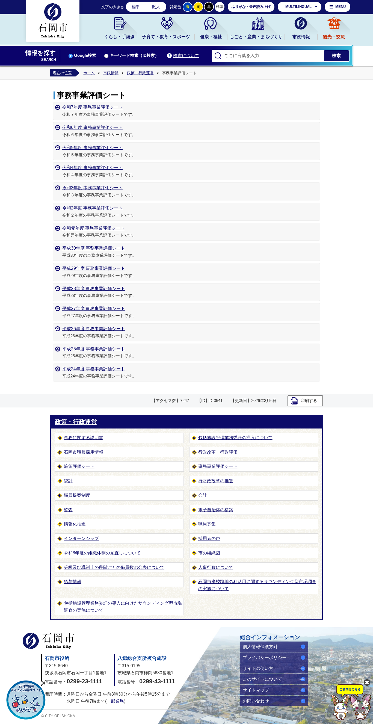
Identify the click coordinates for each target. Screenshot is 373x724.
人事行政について (215, 567)
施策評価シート (79, 466)
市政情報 (301, 36)
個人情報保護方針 (260, 646)
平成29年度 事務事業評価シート (93, 268)
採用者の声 (209, 538)
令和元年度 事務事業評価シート (93, 228)
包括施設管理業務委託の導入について (235, 437)
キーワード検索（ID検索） (134, 55)
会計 (202, 495)
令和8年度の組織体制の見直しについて (102, 553)
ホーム (89, 73)
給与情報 (72, 581)
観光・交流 (334, 36)
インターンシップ (81, 538)
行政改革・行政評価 (218, 452)
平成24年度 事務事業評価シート (93, 369)
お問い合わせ (256, 701)
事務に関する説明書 (83, 437)
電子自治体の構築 (215, 509)
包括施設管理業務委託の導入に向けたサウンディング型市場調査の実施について (123, 607)
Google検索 (85, 55)
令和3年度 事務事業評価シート (92, 187)
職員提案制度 (77, 495)
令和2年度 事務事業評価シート (92, 208)
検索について (186, 55)
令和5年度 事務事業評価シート (92, 147)
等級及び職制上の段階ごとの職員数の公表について (114, 567)
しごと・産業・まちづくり (256, 36)
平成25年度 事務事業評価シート (93, 349)
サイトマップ (256, 690)
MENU (340, 7)
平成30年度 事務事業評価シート (93, 248)
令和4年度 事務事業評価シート (92, 167)
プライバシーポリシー (264, 657)
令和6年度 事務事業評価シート (92, 127)
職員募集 (207, 524)
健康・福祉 (211, 36)
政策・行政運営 (140, 73)
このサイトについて (262, 679)
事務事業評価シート (218, 466)
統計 (68, 480)
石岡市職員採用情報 (83, 452)
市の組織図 (209, 553)
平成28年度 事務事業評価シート (93, 288)
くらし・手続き (119, 36)
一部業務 (115, 701)
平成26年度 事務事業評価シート (93, 328)
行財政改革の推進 (215, 480)
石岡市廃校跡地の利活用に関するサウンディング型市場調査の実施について (257, 585)
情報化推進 (75, 524)
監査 (68, 509)
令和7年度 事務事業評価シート (92, 107)
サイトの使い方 (258, 668)
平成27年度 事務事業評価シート (93, 308)
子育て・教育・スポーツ (166, 36)
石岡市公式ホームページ (48, 641)
